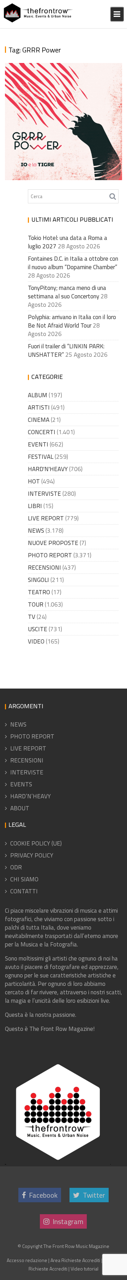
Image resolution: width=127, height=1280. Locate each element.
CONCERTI (41, 432)
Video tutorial (84, 1268)
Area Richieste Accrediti (75, 1260)
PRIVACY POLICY (31, 855)
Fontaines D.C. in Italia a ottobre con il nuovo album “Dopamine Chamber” (73, 263)
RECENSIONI (44, 567)
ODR (16, 867)
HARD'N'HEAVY (48, 469)
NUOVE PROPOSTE (53, 542)
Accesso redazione (27, 1260)
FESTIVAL (40, 456)
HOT (34, 481)
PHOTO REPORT (50, 555)
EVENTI (38, 444)
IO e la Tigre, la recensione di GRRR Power (59, 167)
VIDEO (36, 641)
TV (31, 616)
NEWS (36, 530)
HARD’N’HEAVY (30, 796)
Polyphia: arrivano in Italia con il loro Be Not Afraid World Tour (72, 321)
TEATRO (39, 592)
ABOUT (19, 808)
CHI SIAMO (24, 879)
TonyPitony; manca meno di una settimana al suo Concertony (67, 292)
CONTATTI (24, 891)
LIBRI (35, 506)
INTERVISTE (44, 493)
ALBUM (37, 395)
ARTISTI (39, 407)
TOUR (35, 604)
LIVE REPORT (46, 518)
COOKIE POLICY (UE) (36, 843)
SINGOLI (38, 579)
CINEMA (38, 419)
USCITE (37, 629)
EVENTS (21, 784)
